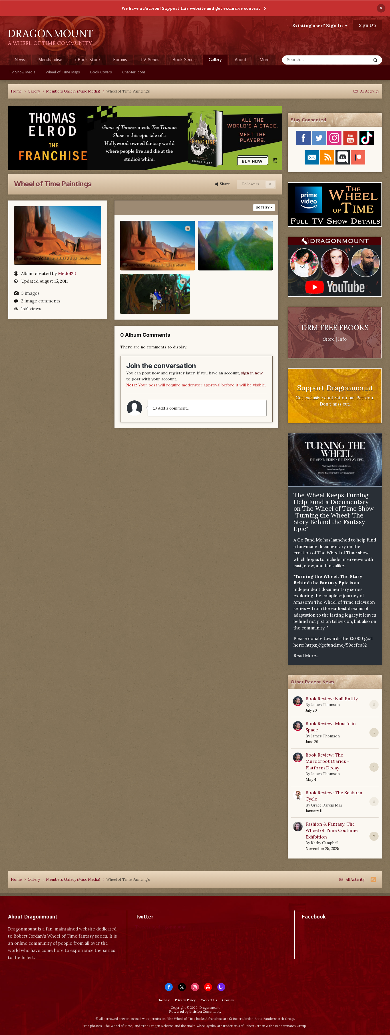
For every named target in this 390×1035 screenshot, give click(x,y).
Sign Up (367, 25)
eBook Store (87, 60)
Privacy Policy (185, 1000)
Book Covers (101, 72)
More (265, 60)
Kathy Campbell (324, 843)
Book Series (184, 60)
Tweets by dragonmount (160, 927)
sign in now (252, 373)
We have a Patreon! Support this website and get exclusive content (190, 8)
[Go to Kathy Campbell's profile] (298, 826)
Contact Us (209, 1000)
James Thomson (325, 704)
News (20, 60)
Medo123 (67, 273)
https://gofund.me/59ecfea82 (336, 645)
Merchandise (50, 60)
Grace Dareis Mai (326, 805)
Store (329, 339)
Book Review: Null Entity (331, 698)
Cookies (228, 1000)
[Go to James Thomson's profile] (298, 701)
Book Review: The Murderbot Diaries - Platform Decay (327, 761)
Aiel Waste (136, 255)
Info (342, 339)
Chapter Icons (134, 72)
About (240, 60)
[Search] (375, 60)
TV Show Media (22, 72)
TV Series (149, 60)
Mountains (214, 255)
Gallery (215, 60)
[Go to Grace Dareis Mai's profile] (298, 795)
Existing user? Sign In (318, 25)
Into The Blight (141, 298)
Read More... (306, 655)
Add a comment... (173, 408)
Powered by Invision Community (195, 1011)
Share (224, 184)
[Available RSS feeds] (373, 880)
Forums (120, 60)
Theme (162, 1000)
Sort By (263, 207)
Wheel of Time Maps (63, 72)
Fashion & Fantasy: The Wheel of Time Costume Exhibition (331, 830)
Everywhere (352, 59)
